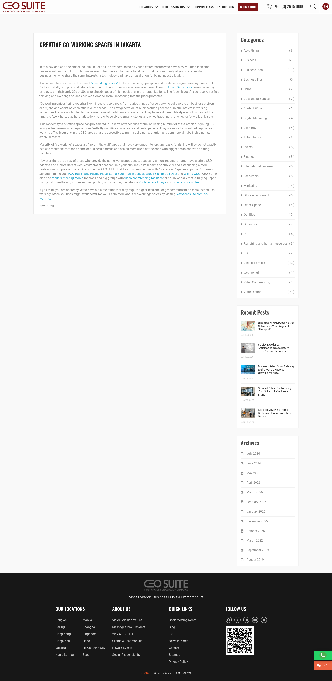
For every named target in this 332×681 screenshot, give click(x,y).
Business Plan (253, 70)
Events (248, 147)
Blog (172, 627)
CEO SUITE (147, 672)
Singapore (89, 634)
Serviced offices (254, 263)
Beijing (60, 627)
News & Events (122, 648)
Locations (146, 7)
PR (245, 234)
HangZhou (63, 641)
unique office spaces (179, 87)
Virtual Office (252, 292)
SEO (246, 253)
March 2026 (255, 492)
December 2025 (257, 521)
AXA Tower (75, 174)
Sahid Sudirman (120, 174)
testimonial (251, 272)
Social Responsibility (126, 655)
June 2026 (254, 463)
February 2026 (256, 502)
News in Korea (178, 641)
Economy (250, 128)
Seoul (86, 655)
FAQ (171, 634)
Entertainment (253, 137)
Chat (325, 665)
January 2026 (256, 511)
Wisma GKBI (192, 174)
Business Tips (253, 79)
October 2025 (256, 531)
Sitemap (174, 655)
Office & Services (173, 7)
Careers (174, 648)
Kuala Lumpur (65, 655)
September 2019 (258, 550)
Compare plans (204, 7)
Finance (249, 156)
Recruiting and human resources (265, 243)
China (247, 89)
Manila (87, 620)
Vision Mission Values (127, 620)
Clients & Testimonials (127, 641)
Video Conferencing (257, 282)
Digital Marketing (255, 118)
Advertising (251, 50)
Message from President (128, 627)
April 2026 (253, 482)
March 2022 (255, 540)
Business (250, 60)
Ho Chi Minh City (94, 648)
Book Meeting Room (182, 620)
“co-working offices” (104, 83)
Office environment (256, 195)
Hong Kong (63, 634)
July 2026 (253, 453)
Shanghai (89, 627)
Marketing (250, 186)
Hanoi (87, 641)
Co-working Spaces (257, 99)
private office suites (186, 182)
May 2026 (253, 473)
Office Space (252, 205)
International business (259, 166)
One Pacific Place (96, 174)
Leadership (251, 176)
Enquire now (225, 7)
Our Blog (249, 214)
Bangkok (61, 620)
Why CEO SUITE (123, 634)
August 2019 (255, 560)
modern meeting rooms (67, 178)
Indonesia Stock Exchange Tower (154, 174)
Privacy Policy (178, 661)
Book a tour (248, 7)
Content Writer (253, 108)
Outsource (250, 224)
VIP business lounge (152, 182)
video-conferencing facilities (143, 178)
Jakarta (61, 648)
